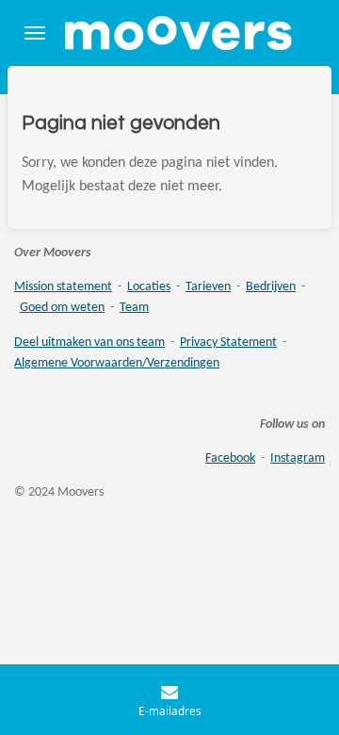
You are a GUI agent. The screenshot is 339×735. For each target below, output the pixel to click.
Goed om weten (62, 308)
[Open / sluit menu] (35, 33)
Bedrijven (271, 287)
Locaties (148, 287)
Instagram (297, 458)
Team (134, 308)
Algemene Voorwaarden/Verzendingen (116, 363)
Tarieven (208, 287)
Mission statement (63, 287)
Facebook (230, 458)
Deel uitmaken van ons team (89, 342)
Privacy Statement (228, 342)
